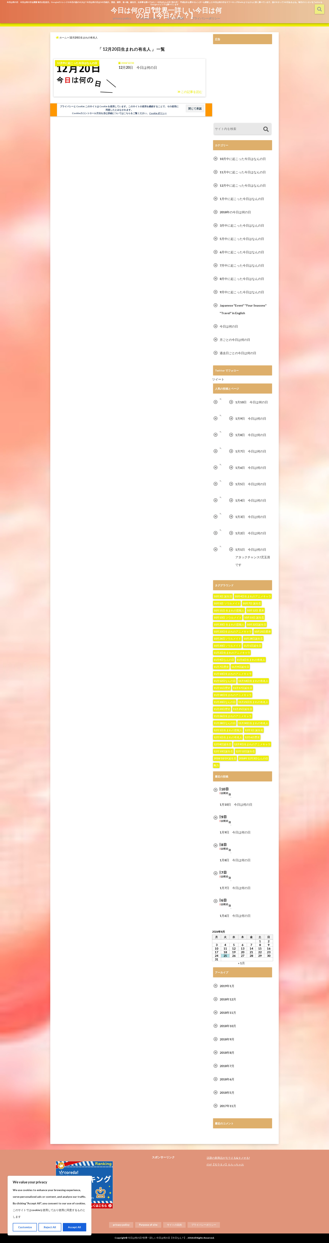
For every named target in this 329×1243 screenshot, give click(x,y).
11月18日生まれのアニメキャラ (233, 695)
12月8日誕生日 (223, 744)
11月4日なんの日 (224, 659)
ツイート (218, 379)
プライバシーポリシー (206, 18)
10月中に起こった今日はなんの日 (243, 159)
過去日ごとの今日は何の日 (238, 353)
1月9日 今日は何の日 (250, 418)
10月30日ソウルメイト (227, 645)
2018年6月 (227, 1079)
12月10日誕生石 (223, 751)
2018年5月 (227, 1092)
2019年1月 (227, 986)
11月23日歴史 (222, 709)
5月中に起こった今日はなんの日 (242, 238)
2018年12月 (228, 999)
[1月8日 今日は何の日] (220, 432)
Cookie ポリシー (158, 113)
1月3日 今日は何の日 (250, 516)
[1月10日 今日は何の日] (220, 399)
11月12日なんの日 (225, 680)
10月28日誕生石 (253, 638)
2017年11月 (228, 1106)
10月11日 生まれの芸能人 (229, 610)
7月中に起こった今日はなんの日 (242, 265)
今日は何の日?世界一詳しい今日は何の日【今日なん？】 (166, 12)
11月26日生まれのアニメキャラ (233, 716)
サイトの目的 (175, 18)
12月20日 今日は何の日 (138, 67)
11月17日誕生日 (242, 687)
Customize (25, 1227)
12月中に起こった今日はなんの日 (243, 185)
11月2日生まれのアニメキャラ (232, 652)
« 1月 (241, 963)
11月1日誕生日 (252, 645)
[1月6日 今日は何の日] (220, 465)
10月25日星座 (262, 631)
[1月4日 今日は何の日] (220, 497)
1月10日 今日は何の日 (251, 402)
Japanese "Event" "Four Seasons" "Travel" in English (243, 309)
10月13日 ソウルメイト (228, 617)
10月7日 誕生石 (252, 603)
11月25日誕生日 (242, 709)
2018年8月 (227, 1052)
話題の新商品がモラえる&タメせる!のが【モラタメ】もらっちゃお (228, 1161)
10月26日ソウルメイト (227, 638)
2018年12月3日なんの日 (253, 758)
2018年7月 (227, 1066)
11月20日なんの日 (225, 702)
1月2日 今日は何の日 (250, 533)
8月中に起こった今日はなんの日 (242, 278)
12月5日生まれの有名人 (228, 737)
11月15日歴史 (222, 687)
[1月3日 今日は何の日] (220, 514)
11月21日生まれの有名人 (253, 702)
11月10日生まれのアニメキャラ (233, 673)
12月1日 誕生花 (254, 730)
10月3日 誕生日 (223, 596)
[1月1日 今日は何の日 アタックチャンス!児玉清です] (220, 546)
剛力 (216, 765)
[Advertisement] (242, 84)
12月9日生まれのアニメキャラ (252, 744)
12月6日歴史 (252, 737)
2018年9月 (227, 1039)
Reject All (50, 1227)
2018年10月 (228, 1026)
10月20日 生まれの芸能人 (229, 624)
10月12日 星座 (255, 610)
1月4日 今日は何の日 (250, 500)
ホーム (63, 37)
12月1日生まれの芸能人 (228, 730)
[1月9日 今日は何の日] (220, 415)
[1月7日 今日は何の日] (220, 448)
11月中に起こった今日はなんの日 (243, 172)
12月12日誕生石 (245, 751)
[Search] (266, 129)
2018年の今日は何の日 (235, 212)
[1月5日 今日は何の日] (220, 481)
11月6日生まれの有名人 (251, 659)
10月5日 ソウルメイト (227, 603)
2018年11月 (228, 1012)
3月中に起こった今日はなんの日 (242, 225)
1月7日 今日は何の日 (250, 451)
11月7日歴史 (221, 666)
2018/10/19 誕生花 (225, 758)
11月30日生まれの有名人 (253, 723)
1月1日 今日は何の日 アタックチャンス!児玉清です (252, 557)
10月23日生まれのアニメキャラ (233, 631)
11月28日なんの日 (225, 723)
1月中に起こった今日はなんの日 (242, 199)
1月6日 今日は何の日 (250, 467)
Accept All (74, 1227)
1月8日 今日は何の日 (250, 435)
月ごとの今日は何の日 (235, 339)
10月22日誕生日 (256, 624)
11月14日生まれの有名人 (253, 680)
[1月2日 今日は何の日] (220, 530)
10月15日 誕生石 (254, 617)
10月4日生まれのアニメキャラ (253, 596)
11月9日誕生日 (240, 666)
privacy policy (122, 18)
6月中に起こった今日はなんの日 (242, 252)
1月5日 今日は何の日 (250, 484)
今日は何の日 (229, 326)
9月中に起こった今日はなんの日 (242, 292)
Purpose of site (149, 18)
